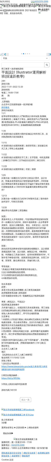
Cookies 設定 (7, 459)
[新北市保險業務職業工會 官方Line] (17, 414)
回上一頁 (25, 399)
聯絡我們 (26, 456)
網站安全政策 (29, 453)
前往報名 (5, 107)
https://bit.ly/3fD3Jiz (10, 378)
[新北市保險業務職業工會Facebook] (17, 409)
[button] (21, 53)
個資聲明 (16, 456)
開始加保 (7, 433)
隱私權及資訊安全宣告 (11, 453)
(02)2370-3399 (17, 445)
